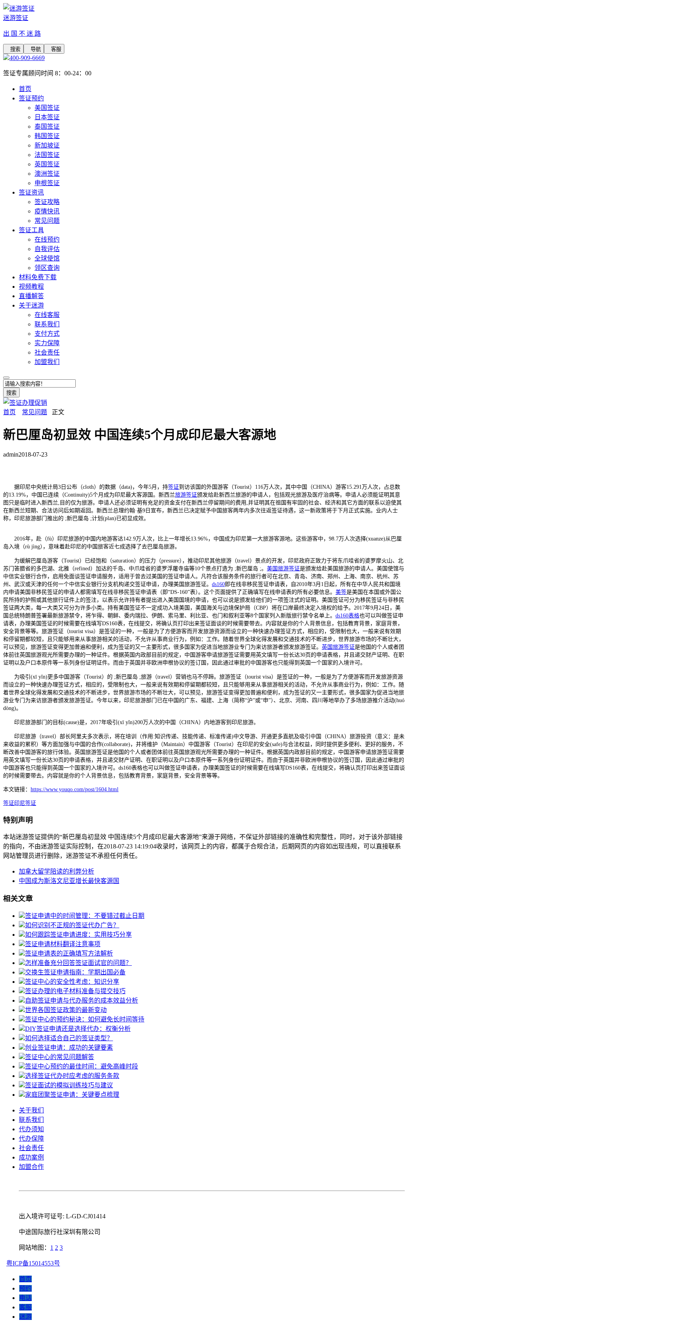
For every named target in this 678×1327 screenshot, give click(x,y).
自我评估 (47, 249)
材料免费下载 (37, 277)
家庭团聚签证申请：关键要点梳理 (72, 1094)
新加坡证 (47, 145)
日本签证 (47, 117)
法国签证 (47, 154)
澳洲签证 (47, 173)
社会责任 (47, 352)
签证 (173, 487)
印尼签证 (25, 803)
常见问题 (47, 220)
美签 (340, 592)
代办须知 (31, 1129)
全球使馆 (47, 258)
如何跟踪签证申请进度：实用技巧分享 (78, 934)
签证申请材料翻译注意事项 (62, 944)
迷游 (25, 1316)
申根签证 (47, 183)
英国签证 (47, 164)
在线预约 (47, 239)
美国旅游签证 (283, 569)
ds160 (218, 584)
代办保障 (31, 1138)
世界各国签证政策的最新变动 (66, 1010)
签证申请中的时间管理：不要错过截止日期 (84, 915)
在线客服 (47, 314)
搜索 (13, 49)
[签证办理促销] (25, 402)
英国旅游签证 (338, 647)
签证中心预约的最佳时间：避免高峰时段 (81, 1066)
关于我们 (31, 1110)
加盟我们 (47, 362)
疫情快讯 (47, 211)
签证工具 (31, 230)
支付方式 (47, 333)
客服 (54, 49)
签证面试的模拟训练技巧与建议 (69, 1085)
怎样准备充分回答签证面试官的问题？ (78, 962)
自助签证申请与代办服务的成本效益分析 (81, 1000)
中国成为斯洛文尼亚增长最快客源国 (69, 880)
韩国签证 (47, 136)
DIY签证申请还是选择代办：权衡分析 (78, 1028)
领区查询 (47, 267)
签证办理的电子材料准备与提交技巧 (75, 991)
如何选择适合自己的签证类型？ (69, 1038)
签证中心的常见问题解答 (59, 1057)
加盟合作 (31, 1166)
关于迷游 (31, 305)
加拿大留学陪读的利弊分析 (56, 871)
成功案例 (31, 1157)
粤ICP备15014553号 (33, 1263)
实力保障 (47, 343)
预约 (25, 1288)
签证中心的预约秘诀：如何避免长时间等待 (84, 1019)
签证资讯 (31, 192)
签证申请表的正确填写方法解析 (69, 953)
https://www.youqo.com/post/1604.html (74, 789)
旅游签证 (186, 495)
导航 (34, 49)
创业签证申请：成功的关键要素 (69, 1047)
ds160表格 (347, 616)
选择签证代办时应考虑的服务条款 (72, 1075)
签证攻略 (47, 201)
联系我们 (47, 324)
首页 (25, 89)
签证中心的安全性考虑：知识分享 (72, 981)
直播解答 (31, 296)
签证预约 (31, 98)
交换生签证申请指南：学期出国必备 (75, 972)
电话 (25, 1297)
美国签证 (47, 107)
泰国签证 (47, 126)
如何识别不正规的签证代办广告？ (72, 925)
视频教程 (31, 286)
